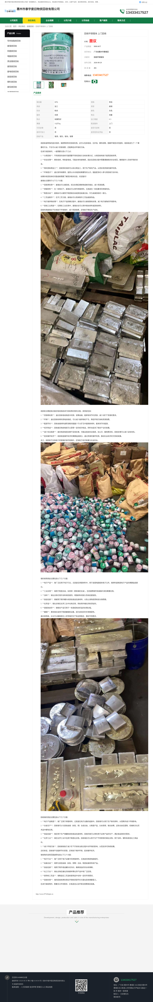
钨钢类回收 (12, 51)
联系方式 (121, 20)
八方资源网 (25, 987)
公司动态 (85, 20)
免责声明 (33, 987)
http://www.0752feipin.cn (44, 894)
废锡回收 (30, 26)
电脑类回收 (12, 56)
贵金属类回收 (13, 61)
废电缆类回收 (13, 72)
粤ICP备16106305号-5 (35, 981)
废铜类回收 (12, 66)
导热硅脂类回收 (14, 41)
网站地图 (49, 987)
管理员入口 (41, 987)
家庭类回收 (12, 77)
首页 (14, 26)
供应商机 (32, 20)
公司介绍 (67, 20)
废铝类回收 (12, 87)
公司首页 (14, 20)
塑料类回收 (12, 82)
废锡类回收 (12, 46)
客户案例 (103, 20)
